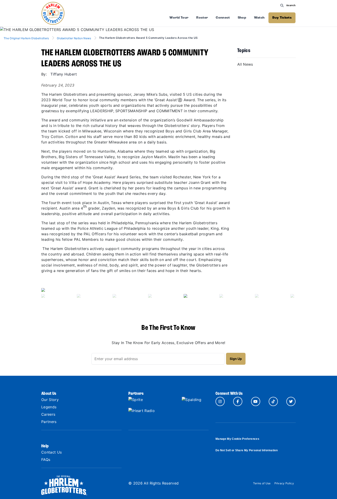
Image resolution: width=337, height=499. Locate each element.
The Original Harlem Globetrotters (27, 38)
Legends (48, 407)
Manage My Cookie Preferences (237, 438)
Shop (242, 18)
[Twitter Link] (291, 401)
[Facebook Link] (237, 401)
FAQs (45, 459)
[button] (60, 294)
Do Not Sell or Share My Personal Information (246, 450)
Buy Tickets (282, 18)
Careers (48, 414)
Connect (223, 18)
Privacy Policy (284, 483)
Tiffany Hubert (63, 74)
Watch (259, 18)
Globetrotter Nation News (74, 38)
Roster (202, 18)
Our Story (50, 399)
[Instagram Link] (220, 401)
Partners (49, 421)
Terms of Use (262, 483)
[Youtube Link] (255, 401)
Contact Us (51, 452)
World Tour (178, 18)
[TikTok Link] (273, 401)
